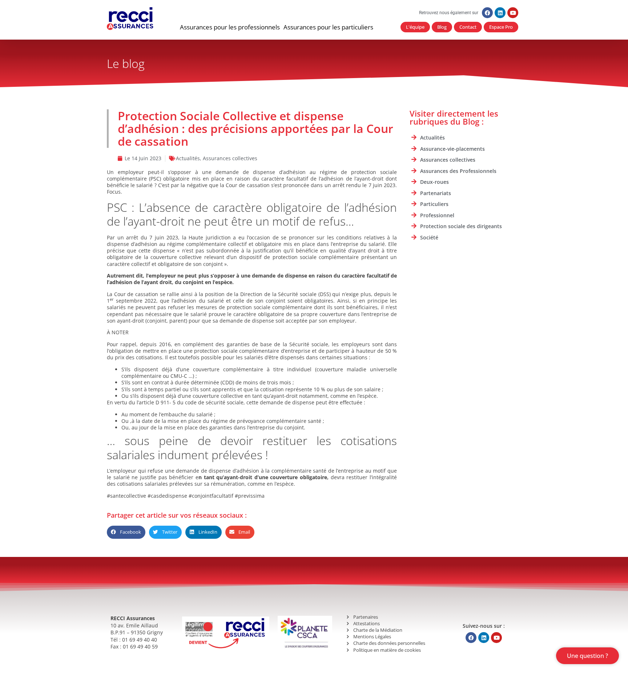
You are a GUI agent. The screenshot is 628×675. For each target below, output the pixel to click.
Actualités (188, 158)
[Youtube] (512, 12)
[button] (230, 27)
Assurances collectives (230, 158)
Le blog (126, 63)
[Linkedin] (500, 12)
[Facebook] (487, 12)
